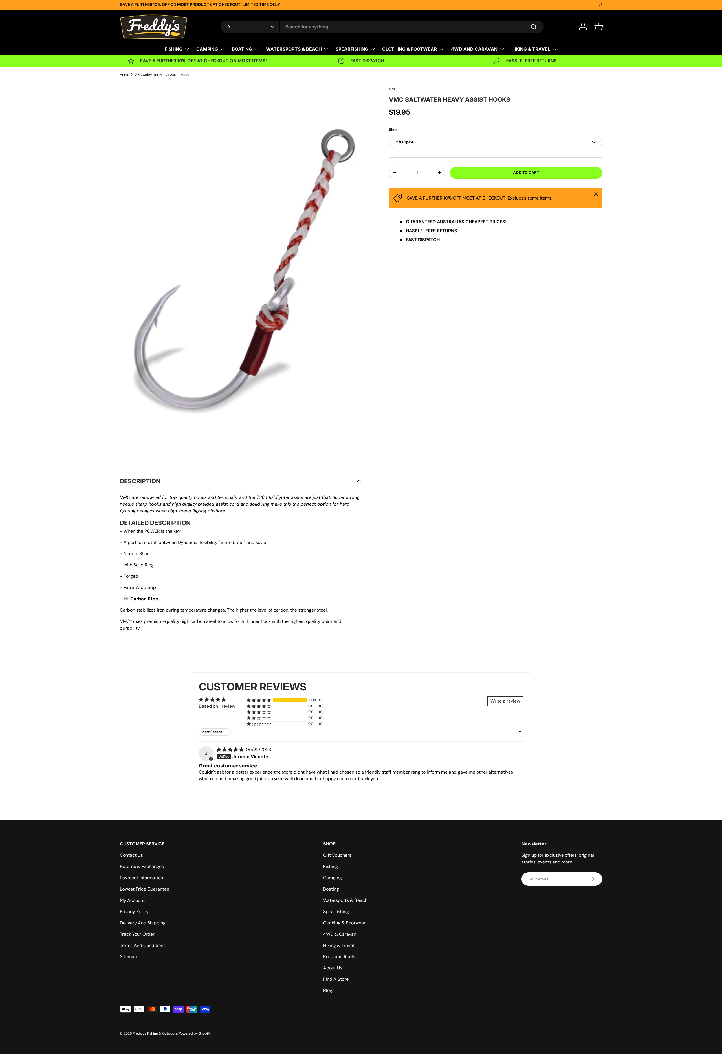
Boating (331, 889)
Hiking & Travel (338, 945)
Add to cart (526, 172)
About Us (332, 968)
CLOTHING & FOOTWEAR (409, 49)
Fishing (330, 866)
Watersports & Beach (345, 900)
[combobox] (382, 27)
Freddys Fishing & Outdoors (155, 1033)
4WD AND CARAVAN (474, 49)
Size (393, 129)
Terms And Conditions (143, 945)
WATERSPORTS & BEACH (294, 49)
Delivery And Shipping (143, 923)
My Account (132, 900)
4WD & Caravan (339, 934)
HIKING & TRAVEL (530, 49)
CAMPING (207, 49)
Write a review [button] (505, 701)
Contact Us (131, 855)
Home (124, 74)
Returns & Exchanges (142, 866)
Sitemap (128, 957)
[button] (599, 26)
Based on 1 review (217, 706)
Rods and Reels (339, 957)
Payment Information (141, 878)
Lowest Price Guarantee (144, 889)
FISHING (173, 49)
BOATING (242, 49)
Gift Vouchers (337, 855)
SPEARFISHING (352, 49)
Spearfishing (336, 911)
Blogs (328, 990)
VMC (393, 89)
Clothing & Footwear (344, 923)
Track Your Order (137, 934)
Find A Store (336, 979)
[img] (231, 749)
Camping (332, 878)
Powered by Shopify (195, 1033)
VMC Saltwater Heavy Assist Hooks (162, 74)
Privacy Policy (134, 911)
